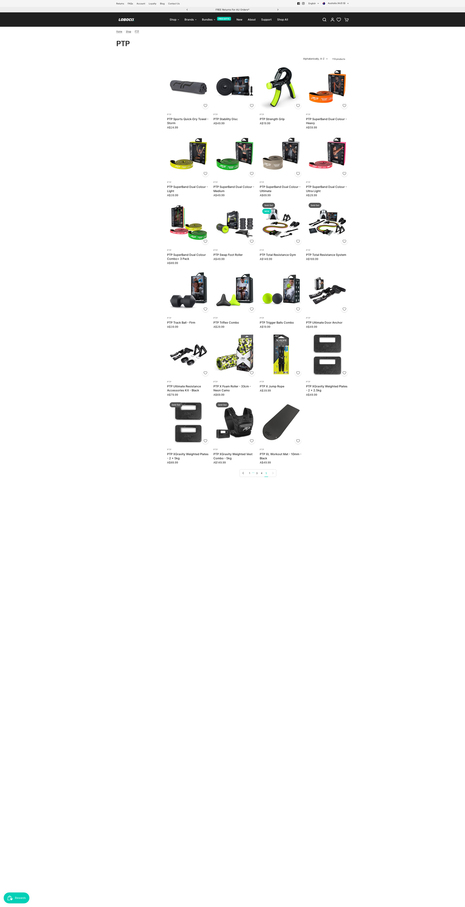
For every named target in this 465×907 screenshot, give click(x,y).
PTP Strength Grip (272, 119)
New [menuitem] (239, 19)
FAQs (130, 3)
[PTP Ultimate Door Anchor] (327, 290)
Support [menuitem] (266, 19)
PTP (137, 31)
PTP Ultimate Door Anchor (324, 322)
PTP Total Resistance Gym (278, 255)
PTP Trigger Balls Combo (277, 322)
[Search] (324, 19)
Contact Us (174, 3)
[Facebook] (298, 3)
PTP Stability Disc (225, 119)
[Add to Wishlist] (205, 105)
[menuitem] (121, 3)
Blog (162, 3)
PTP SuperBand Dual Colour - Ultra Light (326, 189)
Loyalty (152, 3)
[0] (346, 19)
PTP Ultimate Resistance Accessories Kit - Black (184, 388)
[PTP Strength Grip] (281, 87)
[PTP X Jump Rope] (281, 354)
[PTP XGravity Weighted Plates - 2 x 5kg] (188, 422)
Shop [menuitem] (173, 19)
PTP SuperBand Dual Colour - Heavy (326, 121)
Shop (128, 31)
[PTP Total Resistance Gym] (281, 223)
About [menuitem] (252, 19)
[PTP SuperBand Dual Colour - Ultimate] (281, 155)
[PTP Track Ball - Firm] (188, 290)
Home (119, 31)
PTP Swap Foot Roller (228, 255)
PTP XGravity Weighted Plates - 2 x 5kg (188, 456)
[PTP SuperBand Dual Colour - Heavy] (327, 87)
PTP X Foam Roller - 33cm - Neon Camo (232, 388)
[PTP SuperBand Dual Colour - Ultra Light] (327, 155)
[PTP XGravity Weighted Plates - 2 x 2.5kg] (327, 354)
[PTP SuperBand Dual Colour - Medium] (234, 155)
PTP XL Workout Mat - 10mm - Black (280, 456)
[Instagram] (303, 3)
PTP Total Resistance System (326, 255)
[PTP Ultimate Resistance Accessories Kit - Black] (188, 354)
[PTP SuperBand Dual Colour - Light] (188, 155)
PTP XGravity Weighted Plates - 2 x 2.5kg (326, 388)
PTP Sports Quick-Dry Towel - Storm (187, 121)
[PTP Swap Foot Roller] (234, 223)
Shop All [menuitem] (282, 19)
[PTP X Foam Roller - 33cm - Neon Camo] (234, 354)
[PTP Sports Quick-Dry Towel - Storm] (188, 87)
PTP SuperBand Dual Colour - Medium (233, 189)
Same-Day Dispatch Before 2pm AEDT (232, 9)
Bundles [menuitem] (207, 19)
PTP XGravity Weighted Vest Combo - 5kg (232, 456)
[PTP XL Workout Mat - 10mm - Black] (281, 422)
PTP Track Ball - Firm (181, 322)
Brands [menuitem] (189, 19)
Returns (120, 3)
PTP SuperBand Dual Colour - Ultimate (280, 189)
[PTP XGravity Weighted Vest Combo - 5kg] (234, 422)
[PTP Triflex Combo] (234, 290)
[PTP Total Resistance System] (327, 223)
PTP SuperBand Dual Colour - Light (187, 189)
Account (141, 3)
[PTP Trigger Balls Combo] (281, 290)
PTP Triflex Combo (226, 322)
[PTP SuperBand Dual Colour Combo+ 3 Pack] (188, 223)
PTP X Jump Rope (272, 386)
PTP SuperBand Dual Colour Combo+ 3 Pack (186, 257)
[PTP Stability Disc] (234, 87)
